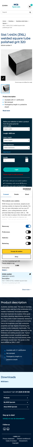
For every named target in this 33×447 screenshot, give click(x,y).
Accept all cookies (16, 251)
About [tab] (27, 194)
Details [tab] (16, 194)
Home (4, 21)
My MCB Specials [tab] (9, 402)
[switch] (28, 231)
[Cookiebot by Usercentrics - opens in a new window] (23, 189)
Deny (16, 256)
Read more (6, 111)
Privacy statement (8, 439)
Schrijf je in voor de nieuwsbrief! (13, 418)
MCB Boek (4, 381)
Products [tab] (7, 398)
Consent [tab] (6, 194)
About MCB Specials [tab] (10, 407)
